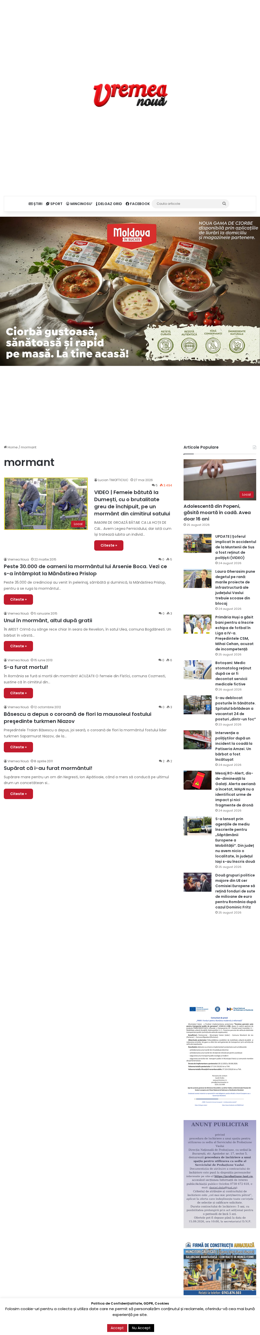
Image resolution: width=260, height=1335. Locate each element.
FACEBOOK (139, 203)
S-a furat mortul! (26, 667)
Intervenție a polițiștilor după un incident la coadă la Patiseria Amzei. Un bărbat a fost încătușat (233, 746)
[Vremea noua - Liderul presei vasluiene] (130, 95)
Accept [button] (117, 1327)
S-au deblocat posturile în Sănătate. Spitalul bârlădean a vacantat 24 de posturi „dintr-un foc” (235, 708)
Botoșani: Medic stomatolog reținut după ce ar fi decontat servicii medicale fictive (233, 673)
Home (12, 447)
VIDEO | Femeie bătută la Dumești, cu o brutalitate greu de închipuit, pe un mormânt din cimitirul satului (132, 503)
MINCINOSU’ (81, 203)
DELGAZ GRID (109, 203)
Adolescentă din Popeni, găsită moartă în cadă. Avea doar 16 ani (217, 512)
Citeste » (109, 545)
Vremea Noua (18, 559)
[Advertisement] (130, 35)
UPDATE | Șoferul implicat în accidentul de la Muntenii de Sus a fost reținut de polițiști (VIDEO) (235, 547)
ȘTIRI (37, 203)
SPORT (56, 203)
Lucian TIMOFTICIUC (113, 480)
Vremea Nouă (18, 613)
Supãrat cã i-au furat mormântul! (48, 768)
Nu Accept (141, 1327)
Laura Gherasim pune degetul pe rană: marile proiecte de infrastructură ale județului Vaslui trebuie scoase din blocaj (235, 587)
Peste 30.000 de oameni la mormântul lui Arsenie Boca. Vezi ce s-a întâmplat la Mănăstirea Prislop (85, 570)
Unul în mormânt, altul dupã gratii (48, 620)
